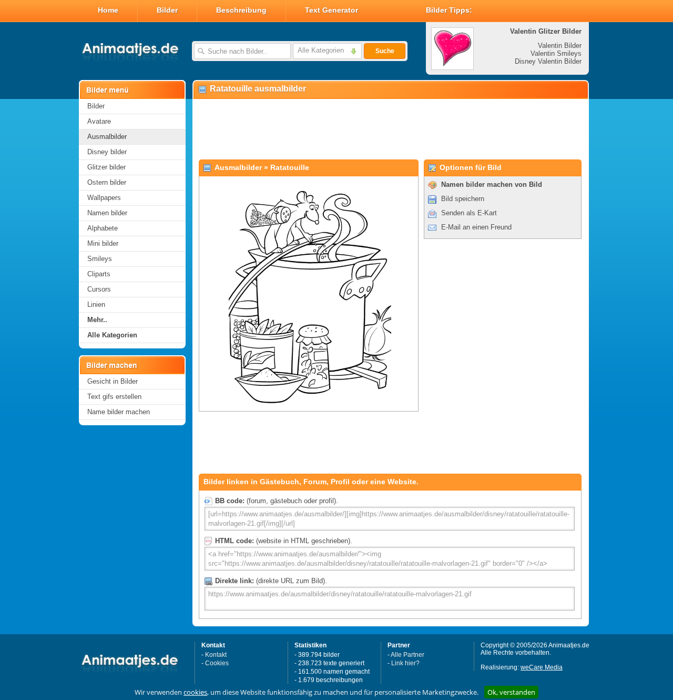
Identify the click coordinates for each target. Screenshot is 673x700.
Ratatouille (289, 167)
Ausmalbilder (107, 137)
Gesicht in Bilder (112, 381)
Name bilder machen (118, 412)
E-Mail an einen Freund (476, 227)
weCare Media (542, 667)
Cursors (99, 289)
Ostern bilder (106, 182)
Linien (96, 304)
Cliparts (98, 274)
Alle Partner (407, 654)
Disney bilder (107, 152)
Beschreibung (241, 10)
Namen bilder (107, 213)
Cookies (217, 663)
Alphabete (102, 228)
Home (108, 10)
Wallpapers (104, 198)
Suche (384, 51)
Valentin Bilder (560, 45)
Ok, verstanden (511, 692)
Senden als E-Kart (469, 213)
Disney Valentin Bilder (548, 61)
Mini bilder (102, 243)
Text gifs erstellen (114, 397)
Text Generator (331, 10)
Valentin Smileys (556, 53)
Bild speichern (462, 199)
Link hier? (405, 663)
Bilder (167, 10)
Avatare (99, 121)
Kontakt (216, 654)
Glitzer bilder (106, 167)
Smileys (99, 259)
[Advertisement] (390, 129)
